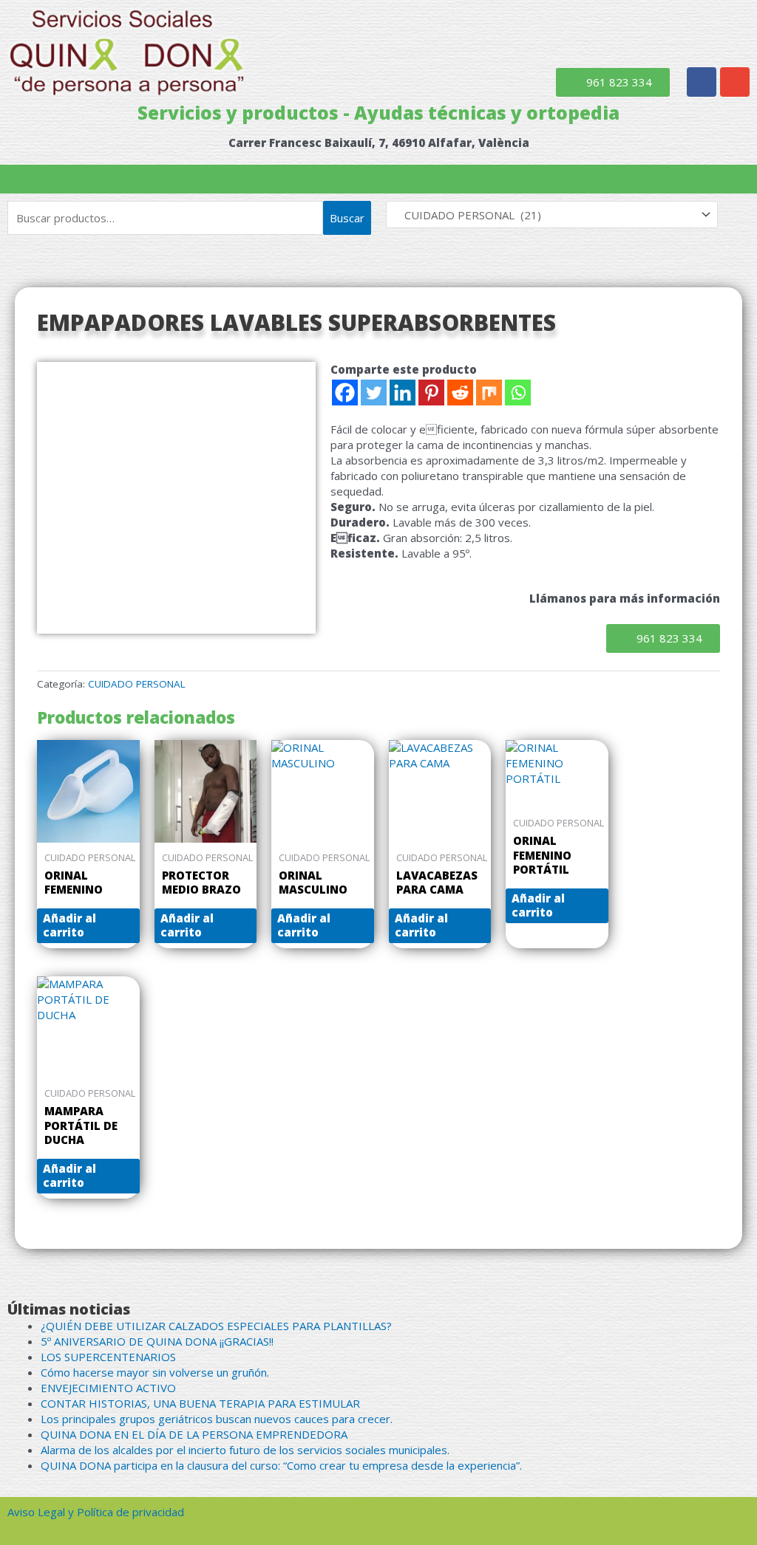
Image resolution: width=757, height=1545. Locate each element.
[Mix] (489, 392)
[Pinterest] (431, 392)
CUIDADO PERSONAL (137, 684)
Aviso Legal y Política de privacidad (95, 1511)
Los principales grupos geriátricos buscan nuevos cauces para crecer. (217, 1418)
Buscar (347, 217)
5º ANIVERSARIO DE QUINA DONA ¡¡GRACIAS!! (157, 1341)
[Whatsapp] (518, 392)
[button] (378, 179)
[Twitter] (374, 392)
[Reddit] (460, 392)
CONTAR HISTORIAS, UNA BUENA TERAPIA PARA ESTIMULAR (200, 1403)
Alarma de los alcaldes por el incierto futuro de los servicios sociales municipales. (245, 1449)
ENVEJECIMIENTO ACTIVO (108, 1387)
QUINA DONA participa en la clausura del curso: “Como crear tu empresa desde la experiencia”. (281, 1465)
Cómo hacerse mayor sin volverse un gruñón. (155, 1372)
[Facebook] (345, 392)
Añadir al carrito (69, 925)
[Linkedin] (402, 392)
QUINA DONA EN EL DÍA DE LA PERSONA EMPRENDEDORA (194, 1434)
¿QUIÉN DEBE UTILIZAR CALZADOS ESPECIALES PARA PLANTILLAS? (216, 1325)
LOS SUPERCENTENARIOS (108, 1356)
